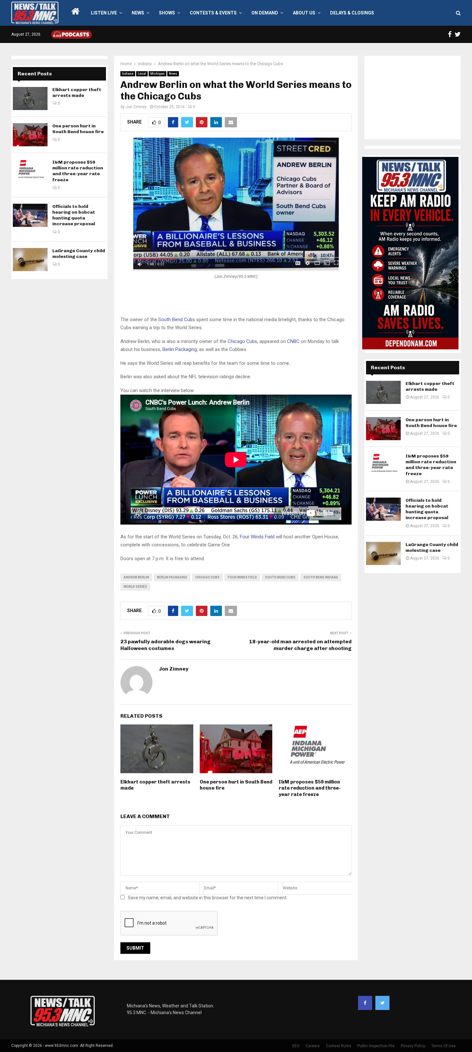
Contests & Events (213, 12)
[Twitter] (382, 1003)
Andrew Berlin (136, 577)
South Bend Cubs (176, 319)
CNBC (293, 341)
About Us (304, 12)
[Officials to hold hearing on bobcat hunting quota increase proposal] (30, 215)
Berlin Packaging (179, 349)
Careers (313, 1046)
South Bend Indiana (320, 577)
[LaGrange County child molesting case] (30, 259)
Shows (167, 12)
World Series (135, 586)
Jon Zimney (136, 107)
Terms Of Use (443, 1046)
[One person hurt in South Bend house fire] (30, 134)
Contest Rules (338, 1046)
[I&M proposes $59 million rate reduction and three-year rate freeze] (30, 171)
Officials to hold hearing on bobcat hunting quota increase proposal (73, 215)
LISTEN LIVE (104, 12)
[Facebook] (365, 1003)
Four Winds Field (257, 537)
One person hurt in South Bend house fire (78, 128)
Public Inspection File (376, 1046)
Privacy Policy (413, 1046)
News (138, 12)
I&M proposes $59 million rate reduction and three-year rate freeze (310, 788)
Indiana (128, 73)
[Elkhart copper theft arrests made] (30, 98)
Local (142, 73)
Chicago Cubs (242, 341)
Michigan (157, 73)
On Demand (264, 12)
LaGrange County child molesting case (78, 253)
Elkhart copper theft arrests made (76, 92)
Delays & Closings (352, 12)
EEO (296, 1046)
